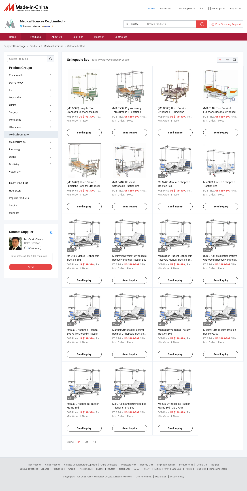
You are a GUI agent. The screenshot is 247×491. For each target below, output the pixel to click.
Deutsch (111, 468)
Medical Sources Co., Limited (41, 21)
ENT (11, 90)
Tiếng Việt (200, 468)
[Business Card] (51, 231)
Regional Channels (166, 464)
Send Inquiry (84, 132)
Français (71, 468)
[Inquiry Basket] (202, 8)
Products (35, 37)
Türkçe (188, 468)
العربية (137, 468)
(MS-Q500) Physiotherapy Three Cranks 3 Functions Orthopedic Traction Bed (126, 111)
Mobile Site (202, 464)
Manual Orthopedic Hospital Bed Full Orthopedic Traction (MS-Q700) (128, 333)
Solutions (78, 37)
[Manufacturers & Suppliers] (27, 7)
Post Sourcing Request (228, 24)
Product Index (186, 464)
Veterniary (15, 171)
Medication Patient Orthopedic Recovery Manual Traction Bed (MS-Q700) (175, 259)
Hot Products (34, 464)
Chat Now (34, 248)
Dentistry (14, 164)
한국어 (147, 468)
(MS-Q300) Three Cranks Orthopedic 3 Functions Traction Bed (172, 111)
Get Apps (216, 8)
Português (58, 468)
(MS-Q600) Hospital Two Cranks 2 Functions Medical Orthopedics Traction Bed (82, 111)
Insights (215, 464)
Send (31, 267)
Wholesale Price (128, 464)
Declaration (161, 476)
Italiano (100, 468)
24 (79, 441)
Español (45, 468)
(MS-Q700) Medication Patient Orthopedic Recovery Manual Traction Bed (220, 259)
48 (94, 441)
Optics (12, 156)
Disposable (15, 97)
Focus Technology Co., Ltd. (100, 476)
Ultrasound (15, 127)
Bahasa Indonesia (218, 468)
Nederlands (124, 468)
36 (86, 441)
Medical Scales (17, 142)
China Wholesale (109, 464)
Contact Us (120, 37)
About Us (57, 37)
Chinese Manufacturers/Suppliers (80, 464)
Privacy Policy (177, 476)
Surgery (13, 112)
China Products (52, 464)
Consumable (16, 75)
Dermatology (16, 82)
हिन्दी (167, 468)
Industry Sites (146, 464)
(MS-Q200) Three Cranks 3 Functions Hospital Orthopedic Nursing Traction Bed (84, 185)
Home (12, 37)
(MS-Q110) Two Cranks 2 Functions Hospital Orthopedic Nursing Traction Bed (220, 111)
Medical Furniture (19, 134)
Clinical (13, 105)
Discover (99, 37)
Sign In (152, 8)
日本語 (157, 468)
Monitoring (15, 119)
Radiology (14, 149)
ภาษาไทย (177, 468)
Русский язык (85, 468)
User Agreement (144, 476)
